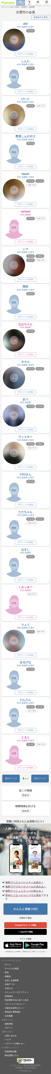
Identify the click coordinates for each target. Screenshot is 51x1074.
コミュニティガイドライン (17, 992)
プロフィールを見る (25, 54)
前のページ (11, 778)
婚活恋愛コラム (12, 1055)
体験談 (8, 976)
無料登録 (9, 1024)
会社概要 (9, 1016)
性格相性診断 (11, 1051)
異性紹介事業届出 (13, 1012)
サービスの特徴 (12, 968)
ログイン (9, 1028)
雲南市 (25, 795)
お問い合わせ (11, 1036)
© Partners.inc (25, 1071)
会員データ (10, 984)
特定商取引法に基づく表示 (17, 1000)
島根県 (25, 811)
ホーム (8, 964)
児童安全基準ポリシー (15, 1008)
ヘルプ (8, 1039)
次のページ (40, 778)
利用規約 (9, 996)
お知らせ (9, 988)
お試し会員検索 (12, 980)
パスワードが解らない (15, 1043)
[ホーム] (8, 3)
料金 (7, 972)
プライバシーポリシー (15, 1004)
